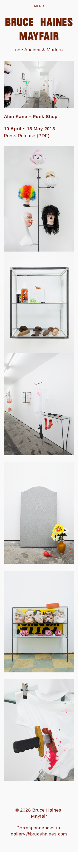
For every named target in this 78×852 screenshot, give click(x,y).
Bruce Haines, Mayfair (47, 812)
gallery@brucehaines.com (39, 833)
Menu (39, 5)
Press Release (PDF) (26, 135)
